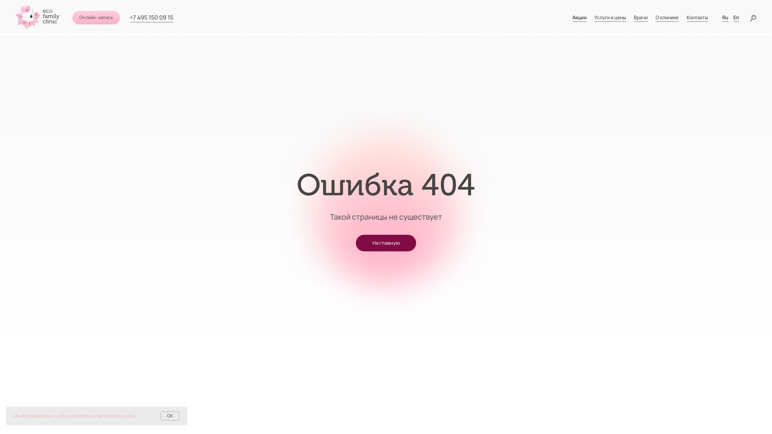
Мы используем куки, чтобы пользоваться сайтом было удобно (74, 416)
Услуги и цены (610, 17)
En (736, 17)
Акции (579, 17)
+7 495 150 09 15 (151, 17)
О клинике (667, 17)
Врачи (641, 17)
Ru (725, 17)
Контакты (697, 17)
